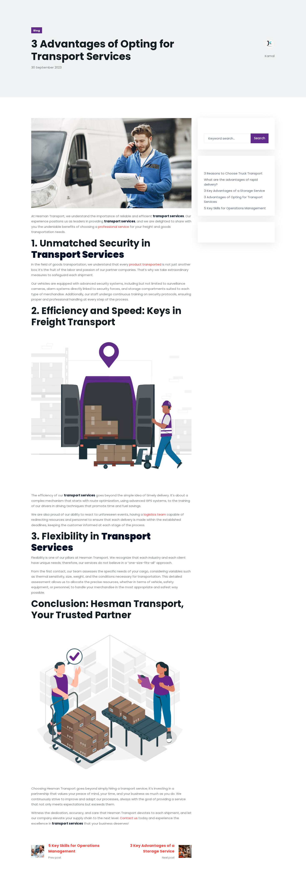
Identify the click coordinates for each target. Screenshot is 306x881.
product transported (145, 264)
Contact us (129, 818)
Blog (36, 30)
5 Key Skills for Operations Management (74, 848)
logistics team (155, 514)
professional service (113, 226)
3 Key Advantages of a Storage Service (152, 848)
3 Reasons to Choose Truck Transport (233, 173)
